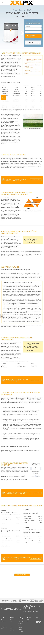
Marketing (3, 623)
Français (28, 621)
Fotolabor (3, 619)
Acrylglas (20, 629)
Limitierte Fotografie (29, 67)
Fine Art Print (21, 621)
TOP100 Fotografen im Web (4, 627)
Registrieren (12, 623)
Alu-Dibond (21, 623)
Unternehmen (12, 619)
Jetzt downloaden (35, 179)
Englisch (28, 619)
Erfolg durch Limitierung (30, 60)
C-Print (20, 625)
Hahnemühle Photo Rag (21, 632)
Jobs (11, 621)
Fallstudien (3, 621)
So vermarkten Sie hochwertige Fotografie (33, 59)
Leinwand (20, 627)
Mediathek (12, 630)
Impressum (12, 628)
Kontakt (11, 625)
